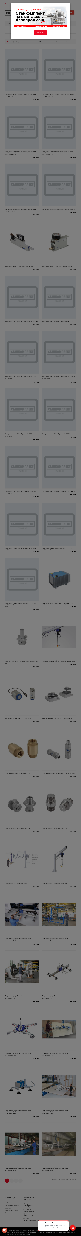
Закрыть (40, 33)
